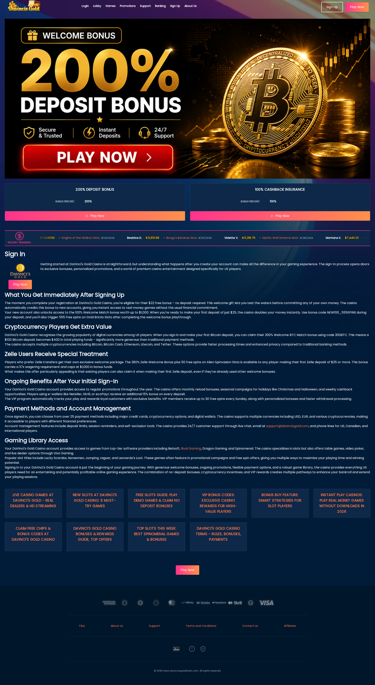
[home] (41, 11)
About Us (190, 6)
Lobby (97, 6)
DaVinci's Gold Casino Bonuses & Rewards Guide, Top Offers (94, 534)
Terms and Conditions (201, 626)
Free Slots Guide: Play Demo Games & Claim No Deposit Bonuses (157, 500)
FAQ (82, 626)
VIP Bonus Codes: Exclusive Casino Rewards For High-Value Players (218, 503)
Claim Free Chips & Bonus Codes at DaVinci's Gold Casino (33, 534)
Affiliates (290, 626)
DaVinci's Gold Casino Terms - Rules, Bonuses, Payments (218, 534)
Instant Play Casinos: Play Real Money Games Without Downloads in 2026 (341, 503)
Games (111, 6)
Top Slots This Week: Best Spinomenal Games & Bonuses (156, 534)
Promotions (128, 6)
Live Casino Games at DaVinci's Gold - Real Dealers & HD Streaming (33, 500)
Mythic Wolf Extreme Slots (260, 238)
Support (145, 6)
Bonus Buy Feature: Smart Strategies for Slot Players (280, 500)
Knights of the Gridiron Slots (61, 238)
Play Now (357, 7)
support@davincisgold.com (287, 426)
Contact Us (250, 626)
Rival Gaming (191, 448)
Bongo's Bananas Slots (161, 238)
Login (85, 6)
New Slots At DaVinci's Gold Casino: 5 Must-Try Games (95, 500)
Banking (160, 6)
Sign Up (175, 6)
